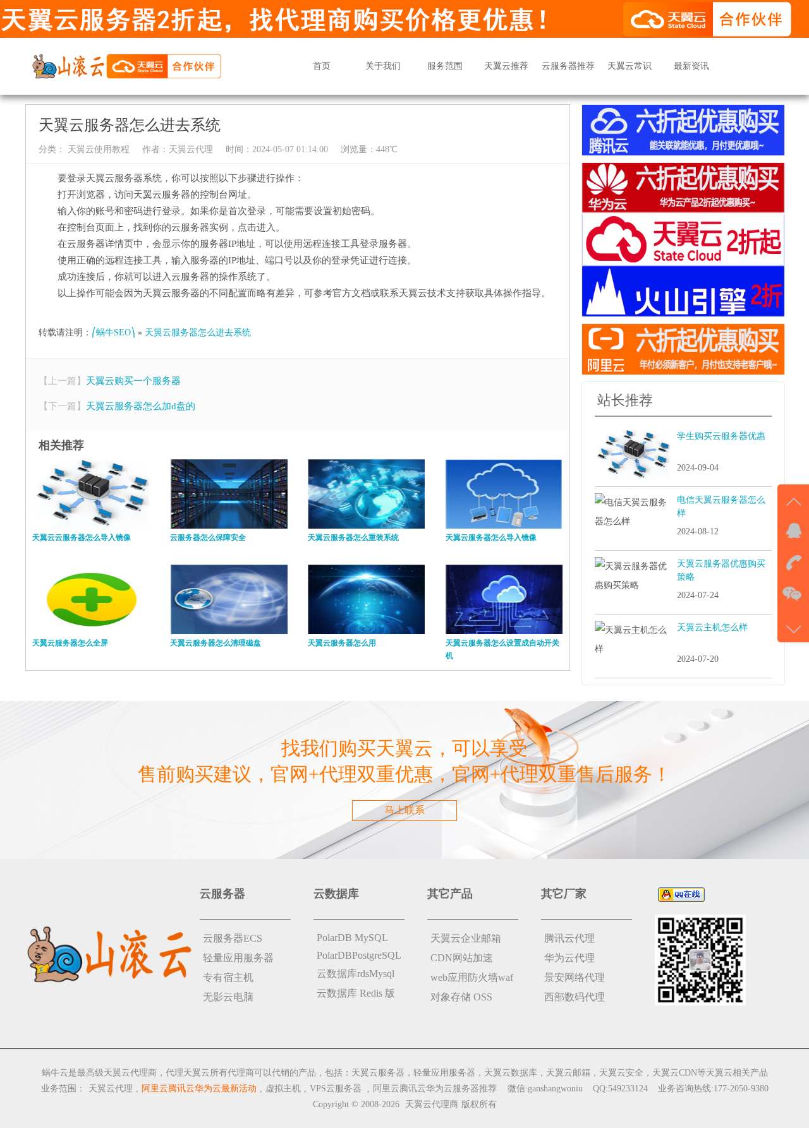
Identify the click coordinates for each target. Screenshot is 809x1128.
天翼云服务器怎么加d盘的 (140, 406)
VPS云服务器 (336, 1088)
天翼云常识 (629, 66)
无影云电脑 (228, 997)
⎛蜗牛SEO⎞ (113, 332)
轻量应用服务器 (238, 957)
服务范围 (445, 66)
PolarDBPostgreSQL (359, 955)
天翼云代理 (191, 149)
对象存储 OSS (461, 997)
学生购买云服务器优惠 (721, 436)
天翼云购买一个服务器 (133, 381)
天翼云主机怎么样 (712, 627)
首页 (322, 66)
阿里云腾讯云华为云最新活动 (199, 1088)
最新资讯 (691, 66)
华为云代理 (569, 957)
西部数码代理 (574, 997)
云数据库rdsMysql (355, 973)
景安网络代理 (574, 977)
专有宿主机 (228, 977)
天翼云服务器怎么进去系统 (198, 332)
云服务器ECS (232, 938)
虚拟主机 (283, 1088)
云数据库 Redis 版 (356, 993)
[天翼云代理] (126, 65)
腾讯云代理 (569, 938)
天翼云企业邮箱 (465, 938)
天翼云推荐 (506, 66)
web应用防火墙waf (471, 977)
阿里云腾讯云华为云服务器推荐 (435, 1088)
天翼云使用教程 (97, 149)
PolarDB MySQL (352, 937)
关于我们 (383, 66)
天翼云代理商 (431, 1104)
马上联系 (404, 810)
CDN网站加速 (461, 957)
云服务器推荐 (568, 66)
